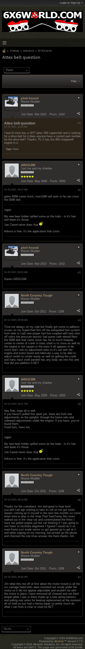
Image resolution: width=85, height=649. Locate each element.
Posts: (53, 114)
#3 (79, 272)
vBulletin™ (60, 641)
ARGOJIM (28, 165)
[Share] (78, 113)
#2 (79, 190)
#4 (79, 320)
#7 (79, 577)
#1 (79, 123)
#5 (79, 404)
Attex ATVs (45, 51)
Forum (14, 51)
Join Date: (27, 114)
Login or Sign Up (70, 2)
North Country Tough (37, 295)
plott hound (30, 98)
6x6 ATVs (28, 51)
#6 (79, 500)
